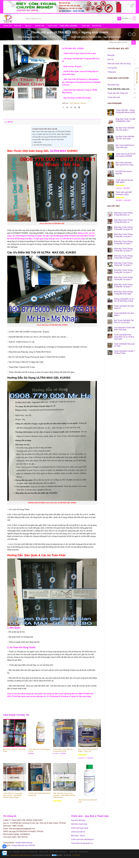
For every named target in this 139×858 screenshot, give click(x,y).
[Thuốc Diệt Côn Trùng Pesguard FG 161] (39, 733)
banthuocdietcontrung (24, 843)
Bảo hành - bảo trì (78, 836)
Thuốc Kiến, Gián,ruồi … (69, 26)
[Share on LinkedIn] (80, 108)
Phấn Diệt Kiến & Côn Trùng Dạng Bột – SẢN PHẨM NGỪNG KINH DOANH (64, 795)
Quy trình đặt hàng (78, 820)
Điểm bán (17, 26)
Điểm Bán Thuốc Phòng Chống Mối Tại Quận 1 (123, 286)
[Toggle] (135, 59)
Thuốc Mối (85, 26)
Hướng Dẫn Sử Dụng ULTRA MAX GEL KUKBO (49, 137)
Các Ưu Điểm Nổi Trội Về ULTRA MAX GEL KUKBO (51, 134)
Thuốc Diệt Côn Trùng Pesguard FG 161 (39, 750)
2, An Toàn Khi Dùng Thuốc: (42, 145)
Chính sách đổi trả (78, 832)
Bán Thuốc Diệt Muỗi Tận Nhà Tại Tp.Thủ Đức (124, 321)
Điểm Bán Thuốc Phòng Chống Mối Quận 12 (123, 214)
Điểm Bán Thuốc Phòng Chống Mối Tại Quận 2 (123, 278)
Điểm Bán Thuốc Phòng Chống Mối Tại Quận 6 (123, 250)
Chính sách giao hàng (79, 828)
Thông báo (112, 72)
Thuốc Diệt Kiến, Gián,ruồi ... (54, 37)
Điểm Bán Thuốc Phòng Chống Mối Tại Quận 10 (123, 228)
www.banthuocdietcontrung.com (21, 855)
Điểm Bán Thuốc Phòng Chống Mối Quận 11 (123, 221)
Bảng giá (111, 55)
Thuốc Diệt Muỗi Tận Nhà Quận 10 (124, 307)
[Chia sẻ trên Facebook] (64, 108)
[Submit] (119, 18)
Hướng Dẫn (39, 26)
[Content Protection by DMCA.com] (56, 855)
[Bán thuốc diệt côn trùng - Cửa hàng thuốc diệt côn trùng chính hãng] (12, 19)
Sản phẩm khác (114, 85)
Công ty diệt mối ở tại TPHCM (23, 845)
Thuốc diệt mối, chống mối (118, 93)
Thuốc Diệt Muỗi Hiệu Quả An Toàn (124, 345)
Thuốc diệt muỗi (114, 97)
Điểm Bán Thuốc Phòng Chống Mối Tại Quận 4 (123, 264)
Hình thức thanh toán (79, 824)
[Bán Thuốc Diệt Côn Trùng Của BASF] (14, 733)
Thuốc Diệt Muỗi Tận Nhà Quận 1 (124, 314)
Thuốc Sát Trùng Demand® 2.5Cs (87, 801)
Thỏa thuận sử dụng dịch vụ (82, 843)
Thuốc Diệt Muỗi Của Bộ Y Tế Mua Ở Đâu (124, 352)
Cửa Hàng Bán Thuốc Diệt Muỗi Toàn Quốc (124, 329)
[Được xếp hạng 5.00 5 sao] (82, 754)
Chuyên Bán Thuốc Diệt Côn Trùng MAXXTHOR (63, 750)
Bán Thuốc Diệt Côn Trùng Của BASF (14, 750)
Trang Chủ (34, 37)
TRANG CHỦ (7, 26)
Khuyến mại (96, 26)
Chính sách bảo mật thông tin (82, 839)
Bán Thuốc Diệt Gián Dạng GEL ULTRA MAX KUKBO (51, 131)
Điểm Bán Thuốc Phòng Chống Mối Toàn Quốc (123, 293)
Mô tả (10, 122)
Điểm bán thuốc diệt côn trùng (119, 64)
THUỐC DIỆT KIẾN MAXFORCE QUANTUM (39, 794)
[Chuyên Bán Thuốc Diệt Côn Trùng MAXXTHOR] (64, 733)
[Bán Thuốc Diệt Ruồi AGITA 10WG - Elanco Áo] (89, 733)
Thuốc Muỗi (52, 26)
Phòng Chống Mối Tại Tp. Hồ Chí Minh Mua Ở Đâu (124, 300)
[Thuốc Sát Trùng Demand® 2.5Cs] (89, 780)
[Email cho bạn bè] (72, 108)
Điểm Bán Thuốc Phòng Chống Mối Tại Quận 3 (123, 271)
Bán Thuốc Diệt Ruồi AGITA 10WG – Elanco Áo (87, 750)
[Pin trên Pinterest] (76, 108)
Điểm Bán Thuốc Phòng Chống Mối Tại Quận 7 (123, 242)
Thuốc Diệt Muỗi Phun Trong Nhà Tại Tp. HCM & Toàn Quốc (124, 337)
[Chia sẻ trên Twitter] (68, 108)
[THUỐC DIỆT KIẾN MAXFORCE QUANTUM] (39, 777)
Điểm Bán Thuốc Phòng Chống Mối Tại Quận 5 (123, 257)
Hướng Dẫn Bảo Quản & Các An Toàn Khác (48, 139)
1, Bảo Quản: (37, 142)
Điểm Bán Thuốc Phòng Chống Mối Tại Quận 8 (123, 235)
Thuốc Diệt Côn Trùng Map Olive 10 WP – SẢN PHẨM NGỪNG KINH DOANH (12, 795)
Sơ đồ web (76, 855)
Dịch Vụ (28, 26)
